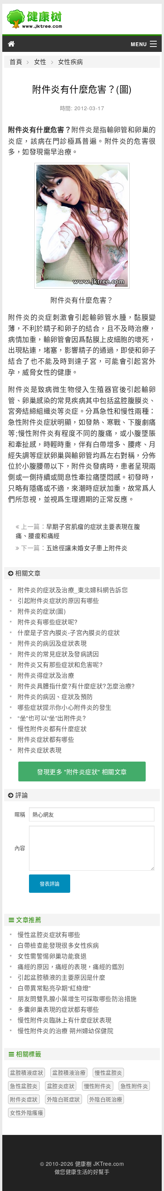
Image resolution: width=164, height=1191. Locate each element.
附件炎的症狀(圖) (42, 611)
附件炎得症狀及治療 (46, 675)
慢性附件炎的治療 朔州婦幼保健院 (65, 1030)
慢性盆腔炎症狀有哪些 (49, 934)
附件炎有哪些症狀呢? (47, 621)
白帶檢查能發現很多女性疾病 (58, 945)
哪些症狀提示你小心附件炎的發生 (64, 707)
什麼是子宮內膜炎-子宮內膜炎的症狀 (69, 632)
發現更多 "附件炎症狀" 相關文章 (82, 771)
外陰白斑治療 (105, 1099)
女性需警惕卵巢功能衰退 (52, 956)
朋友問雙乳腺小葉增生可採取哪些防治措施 (77, 998)
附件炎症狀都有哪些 (46, 739)
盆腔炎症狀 (60, 1086)
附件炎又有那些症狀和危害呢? (60, 664)
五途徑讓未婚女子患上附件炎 (86, 547)
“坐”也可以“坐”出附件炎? (52, 718)
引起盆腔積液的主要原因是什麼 (61, 977)
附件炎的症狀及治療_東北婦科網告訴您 (73, 589)
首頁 (16, 62)
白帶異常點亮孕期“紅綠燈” (54, 988)
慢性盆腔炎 (108, 1072)
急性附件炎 (134, 1086)
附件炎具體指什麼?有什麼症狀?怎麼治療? (76, 685)
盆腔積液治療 (68, 1072)
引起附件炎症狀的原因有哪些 (58, 600)
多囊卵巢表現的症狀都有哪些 (58, 1009)
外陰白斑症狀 (63, 1099)
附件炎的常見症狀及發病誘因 (58, 653)
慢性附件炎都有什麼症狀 (52, 728)
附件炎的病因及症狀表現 (52, 643)
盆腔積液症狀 (26, 1072)
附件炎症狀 (23, 1099)
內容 (19, 848)
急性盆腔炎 (23, 1086)
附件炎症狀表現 (39, 750)
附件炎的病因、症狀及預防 (55, 696)
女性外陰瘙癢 (26, 1112)
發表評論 (49, 883)
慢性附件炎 (97, 1086)
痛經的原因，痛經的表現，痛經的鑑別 (71, 966)
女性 (40, 62)
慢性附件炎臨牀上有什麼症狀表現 (64, 1020)
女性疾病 (70, 62)
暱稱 (19, 814)
